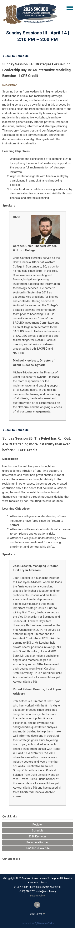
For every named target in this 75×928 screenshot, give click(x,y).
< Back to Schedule (15, 56)
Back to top (36, 913)
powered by (28, 923)
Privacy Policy (37, 895)
